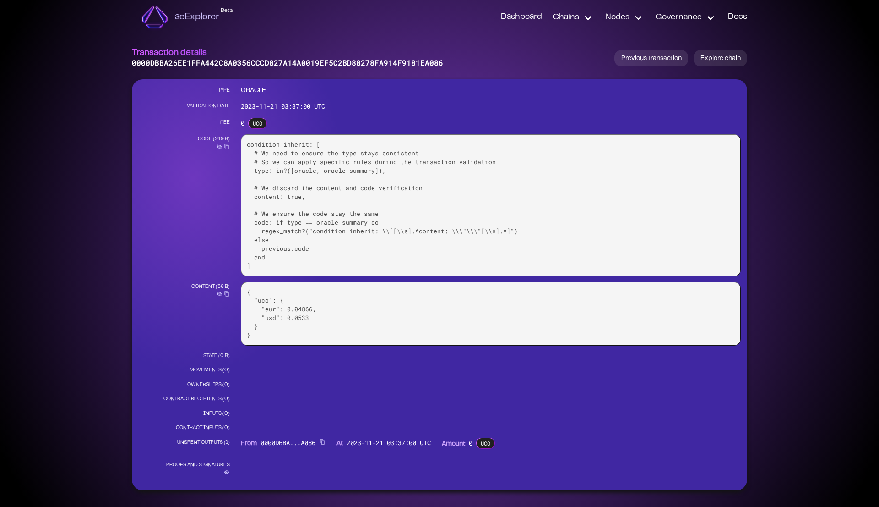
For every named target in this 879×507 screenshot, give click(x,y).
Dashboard (521, 17)
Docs (737, 17)
